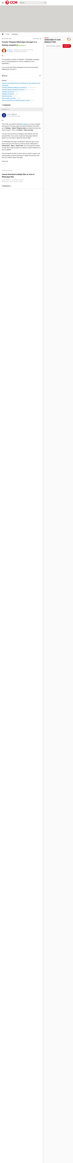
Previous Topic (7, 38)
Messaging (15, 34)
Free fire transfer (7, 96)
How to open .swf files (9, 98)
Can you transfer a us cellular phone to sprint (16, 100)
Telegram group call (8, 92)
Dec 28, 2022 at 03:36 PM (20, 51)
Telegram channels (8, 94)
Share (5, 76)
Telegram (26, 124)
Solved (20, 45)
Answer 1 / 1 (6, 109)
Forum (7, 34)
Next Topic (36, 38)
